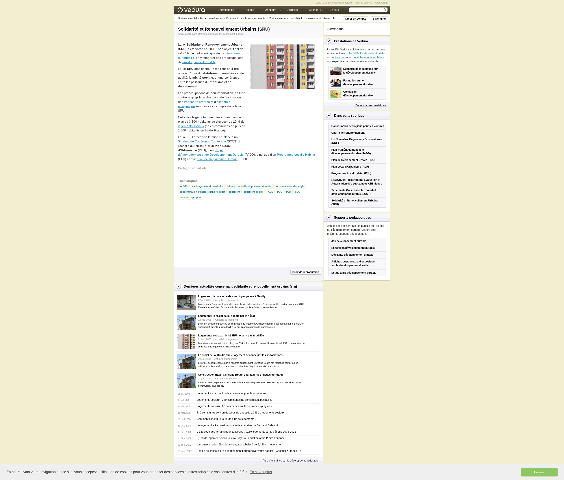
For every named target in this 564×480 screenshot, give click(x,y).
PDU (279, 192)
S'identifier (379, 18)
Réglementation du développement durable (220, 34)
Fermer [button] (539, 472)
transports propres (197, 101)
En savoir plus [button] (261, 472)
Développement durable (190, 18)
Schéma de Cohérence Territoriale (202, 141)
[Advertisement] (281, 120)
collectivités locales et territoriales (366, 53)
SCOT (298, 192)
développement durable (198, 62)
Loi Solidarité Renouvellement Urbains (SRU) (314, 18)
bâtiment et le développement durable (249, 186)
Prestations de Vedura (351, 41)
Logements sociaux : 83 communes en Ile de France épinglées (234, 406)
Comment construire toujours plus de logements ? (226, 419)
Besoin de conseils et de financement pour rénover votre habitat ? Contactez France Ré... (250, 450)
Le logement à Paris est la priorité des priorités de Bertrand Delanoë (237, 425)
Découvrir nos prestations (370, 105)
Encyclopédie (215, 18)
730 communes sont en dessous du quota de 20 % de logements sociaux (240, 412)
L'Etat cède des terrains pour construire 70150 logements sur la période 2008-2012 (246, 431)
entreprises (339, 57)
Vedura (196, 11)
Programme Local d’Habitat (296, 154)
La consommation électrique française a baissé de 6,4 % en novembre (239, 444)
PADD (270, 192)
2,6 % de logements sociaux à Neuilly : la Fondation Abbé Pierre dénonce (241, 438)
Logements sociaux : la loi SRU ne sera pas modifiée (231, 335)
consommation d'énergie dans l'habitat (202, 192)
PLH (288, 192)
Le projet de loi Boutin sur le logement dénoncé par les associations (240, 355)
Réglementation (277, 18)
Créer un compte (355, 18)
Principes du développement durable (245, 18)
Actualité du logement (226, 300)
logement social (253, 192)
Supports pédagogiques (352, 217)
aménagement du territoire (207, 186)
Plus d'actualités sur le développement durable (291, 460)
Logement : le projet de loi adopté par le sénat (226, 316)
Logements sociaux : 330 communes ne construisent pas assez (234, 399)
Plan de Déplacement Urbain (217, 159)
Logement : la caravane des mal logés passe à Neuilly (231, 296)
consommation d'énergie (289, 186)
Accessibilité (381, 2)
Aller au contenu (363, 2)
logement (234, 192)
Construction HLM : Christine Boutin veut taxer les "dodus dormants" (241, 374)
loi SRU (184, 186)
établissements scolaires (369, 57)
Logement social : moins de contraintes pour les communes (232, 393)
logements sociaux (191, 126)
